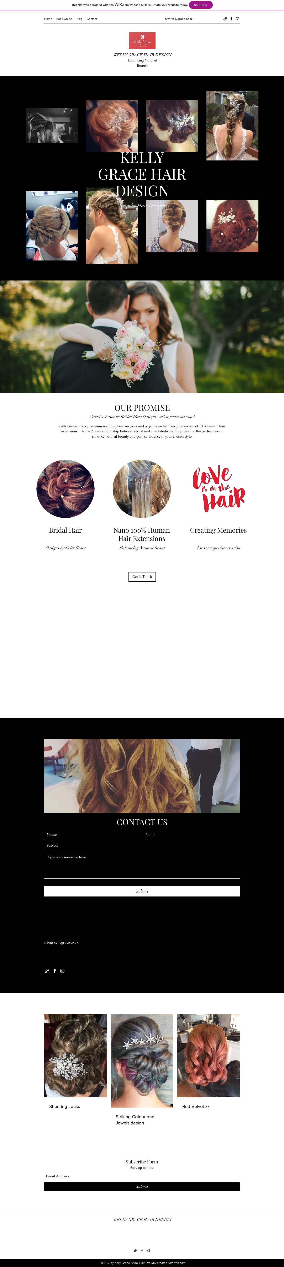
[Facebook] (231, 19)
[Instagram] (238, 19)
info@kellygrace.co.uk (178, 19)
